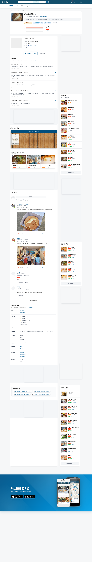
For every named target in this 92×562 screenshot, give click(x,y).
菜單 (17, 6)
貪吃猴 (18, 238)
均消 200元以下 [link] (23, 343)
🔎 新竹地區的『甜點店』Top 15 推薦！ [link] (22, 394)
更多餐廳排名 (70, 172)
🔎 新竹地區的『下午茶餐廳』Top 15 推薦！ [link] (22, 391)
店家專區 (81, 2)
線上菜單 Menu (33, 131)
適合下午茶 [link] (22, 356)
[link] (73, 103)
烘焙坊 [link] (49, 22)
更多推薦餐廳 (70, 283)
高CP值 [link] (21, 348)
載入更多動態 (33, 300)
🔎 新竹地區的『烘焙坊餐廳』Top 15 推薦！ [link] (41, 394)
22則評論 (47, 30)
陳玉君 (18, 287)
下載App (70, 2)
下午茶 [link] (72, 451)
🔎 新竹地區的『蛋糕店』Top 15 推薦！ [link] (42, 391)
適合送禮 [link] (22, 352)
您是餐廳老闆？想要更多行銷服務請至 (33, 49)
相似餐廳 (28, 6)
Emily (18, 272)
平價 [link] (21, 346)
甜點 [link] (45, 22)
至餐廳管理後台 (37, 146)
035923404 (30, 47)
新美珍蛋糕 (29, 14)
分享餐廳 (43, 53)
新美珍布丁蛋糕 (33, 45)
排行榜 (87, 2)
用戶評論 (14, 192)
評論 (22, 6)
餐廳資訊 (11, 5)
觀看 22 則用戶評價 (31, 53)
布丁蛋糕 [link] (22, 310)
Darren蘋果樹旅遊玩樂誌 (22, 204)
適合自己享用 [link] (23, 354)
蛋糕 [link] (42, 22)
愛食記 (11, 10)
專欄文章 (76, 2)
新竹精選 (15, 10)
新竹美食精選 (28, 22)
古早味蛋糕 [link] (22, 312)
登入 (61, 2)
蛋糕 (18, 10)
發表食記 (65, 2)
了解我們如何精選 (43, 16)
